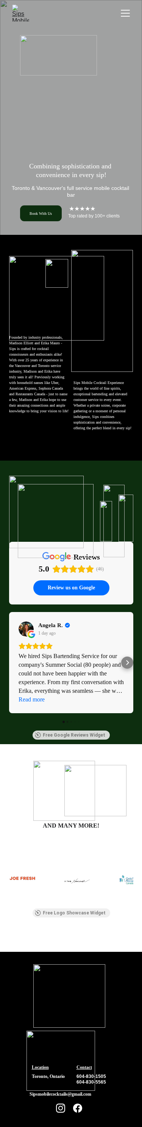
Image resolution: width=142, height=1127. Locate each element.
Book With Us (41, 213)
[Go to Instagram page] (60, 1108)
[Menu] (125, 13)
